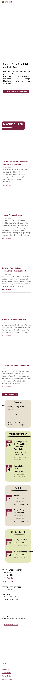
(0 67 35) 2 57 (9, 578)
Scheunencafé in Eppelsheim (14, 319)
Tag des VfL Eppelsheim (12, 215)
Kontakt (4, 666)
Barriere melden (7, 679)
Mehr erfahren (7, 185)
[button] (31, 2)
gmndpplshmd (9, 581)
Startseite (5, 663)
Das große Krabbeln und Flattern (16, 366)
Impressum (5, 670)
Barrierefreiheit (7, 676)
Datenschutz (6, 673)
